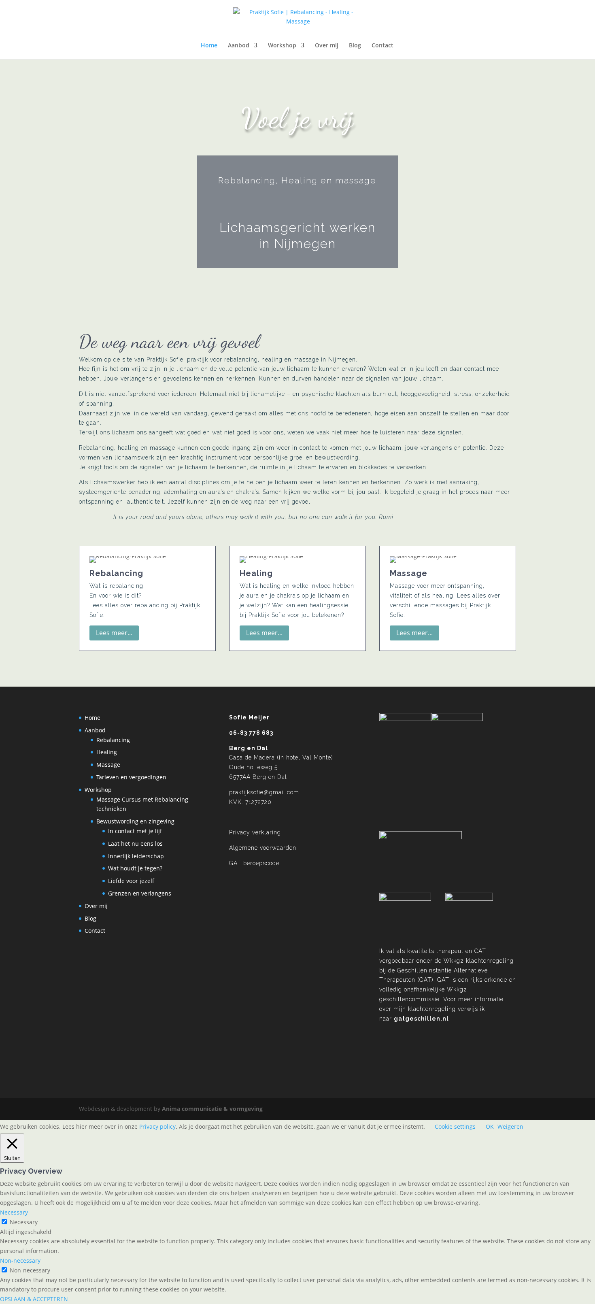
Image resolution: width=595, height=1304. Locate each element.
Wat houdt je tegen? (135, 868)
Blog (355, 46)
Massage (108, 764)
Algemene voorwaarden (262, 848)
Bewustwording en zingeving (135, 821)
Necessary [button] (14, 1212)
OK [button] (490, 1126)
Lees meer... (114, 632)
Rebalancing (113, 740)
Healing (106, 752)
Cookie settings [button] (455, 1126)
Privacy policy (157, 1126)
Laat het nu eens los (135, 843)
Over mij (326, 46)
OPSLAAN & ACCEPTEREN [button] (34, 1299)
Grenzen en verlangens (139, 893)
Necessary (24, 1222)
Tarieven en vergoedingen (131, 777)
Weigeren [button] (510, 1126)
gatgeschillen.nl (421, 1018)
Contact (382, 46)
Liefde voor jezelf (131, 881)
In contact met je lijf (135, 831)
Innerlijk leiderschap (136, 856)
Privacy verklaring (255, 832)
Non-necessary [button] (20, 1260)
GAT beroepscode (254, 863)
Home (209, 46)
